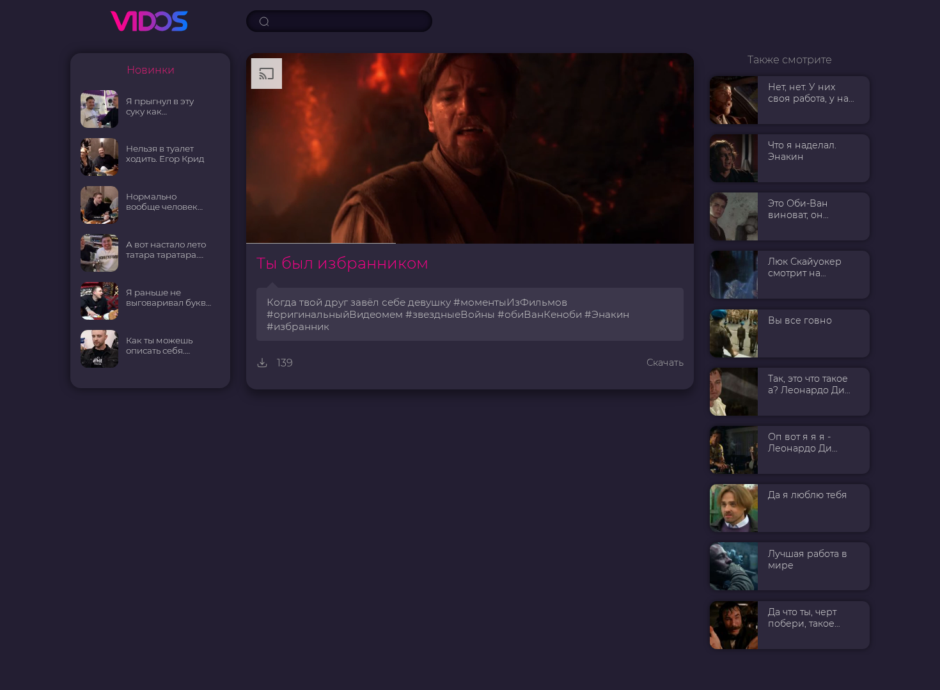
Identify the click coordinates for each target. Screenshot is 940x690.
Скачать (665, 362)
